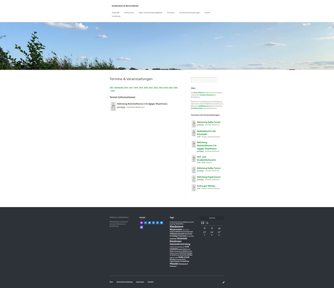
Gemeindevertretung (180, 244)
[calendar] (153, 223)
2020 (146, 87)
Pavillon (189, 255)
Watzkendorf (183, 264)
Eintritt (177, 232)
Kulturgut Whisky (206, 185)
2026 (176, 87)
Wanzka (174, 263)
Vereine (207, 13)
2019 (141, 87)
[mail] (141, 223)
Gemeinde (115, 13)
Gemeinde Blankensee (207, 95)
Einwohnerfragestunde (187, 231)
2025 (171, 87)
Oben (222, 282)
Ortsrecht (170, 13)
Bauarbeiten (179, 224)
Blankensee (176, 226)
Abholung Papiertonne (208, 176)
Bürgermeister (176, 229)
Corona (187, 229)
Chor (184, 229)
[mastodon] (141, 227)
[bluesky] (161, 223)
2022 (156, 87)
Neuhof (178, 255)
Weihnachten (173, 266)
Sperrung (177, 259)
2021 (151, 87)
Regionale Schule (174, 257)
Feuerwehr (188, 234)
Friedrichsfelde (190, 236)
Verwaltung (116, 16)
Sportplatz (183, 259)
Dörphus (172, 231)
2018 (136, 87)
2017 (131, 87)
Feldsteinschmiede (177, 234)
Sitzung (172, 259)
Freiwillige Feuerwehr (178, 236)
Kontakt (151, 282)
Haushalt (180, 249)
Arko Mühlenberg (184, 222)
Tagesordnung (175, 261)
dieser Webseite (199, 93)
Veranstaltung (184, 261)
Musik (174, 255)
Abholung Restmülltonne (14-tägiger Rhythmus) (207, 145)
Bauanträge (173, 224)
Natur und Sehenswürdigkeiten (150, 13)
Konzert (185, 251)
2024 (166, 87)
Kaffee (188, 249)
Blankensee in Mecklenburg (125, 6)
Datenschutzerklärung (124, 282)
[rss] (145, 223)
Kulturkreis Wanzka (174, 253)
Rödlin (181, 257)
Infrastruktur (129, 13)
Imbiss (185, 249)
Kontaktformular (196, 108)
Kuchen (190, 251)
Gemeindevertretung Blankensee (177, 247)
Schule (187, 257)
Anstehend (118, 87)
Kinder (172, 251)
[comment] (149, 223)
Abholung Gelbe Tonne (208, 122)
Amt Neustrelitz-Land (175, 222)
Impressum (140, 282)
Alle (111, 87)
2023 (161, 87)
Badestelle (191, 222)
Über (111, 282)
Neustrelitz (183, 255)
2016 (126, 87)
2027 (113, 91)
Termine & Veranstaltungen (189, 13)
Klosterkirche (178, 251)
